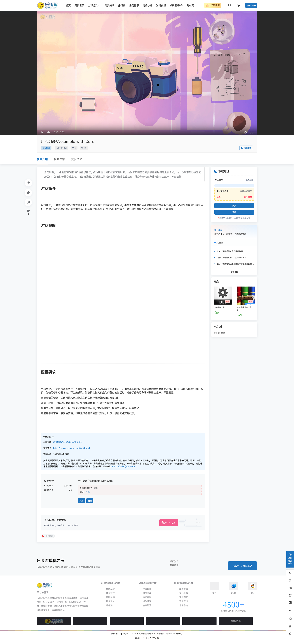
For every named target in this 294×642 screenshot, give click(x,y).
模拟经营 (147, 605)
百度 (90, 501)
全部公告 (234, 272)
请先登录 (248, 197)
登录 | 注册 (251, 5)
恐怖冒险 (147, 597)
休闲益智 (110, 588)
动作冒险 (110, 601)
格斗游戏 (147, 601)
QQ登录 (219, 242)
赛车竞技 (183, 601)
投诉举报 (219, 180)
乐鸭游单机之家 (51, 560)
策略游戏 (183, 597)
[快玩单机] (199, 621)
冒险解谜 (46, 147)
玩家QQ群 (236, 621)
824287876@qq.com (123, 466)
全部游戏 (93, 5)
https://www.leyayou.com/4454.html (71, 448)
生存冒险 (183, 588)
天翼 (81, 501)
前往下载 (247, 148)
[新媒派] (90, 621)
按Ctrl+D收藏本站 (242, 565)
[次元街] (163, 621)
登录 (87, 491)
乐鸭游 (139, 633)
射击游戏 (147, 592)
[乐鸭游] (54, 621)
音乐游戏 (183, 605)
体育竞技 (110, 592)
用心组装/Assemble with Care (67, 441)
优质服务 (215, 5)
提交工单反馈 (244, 217)
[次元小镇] (127, 621)
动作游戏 (110, 605)
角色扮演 (183, 592)
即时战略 (147, 588)
